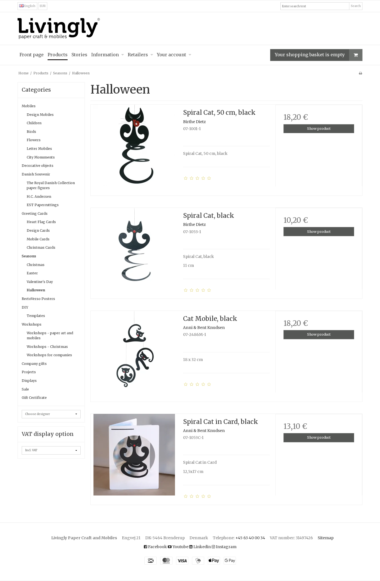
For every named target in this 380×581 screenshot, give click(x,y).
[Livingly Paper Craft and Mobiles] (190, 28)
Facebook (157, 546)
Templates (36, 316)
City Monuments (41, 157)
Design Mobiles (40, 115)
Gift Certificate (34, 398)
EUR (43, 6)
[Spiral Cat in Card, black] (134, 457)
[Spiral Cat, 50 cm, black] (134, 148)
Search (356, 6)
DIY (25, 307)
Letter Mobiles (39, 149)
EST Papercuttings (43, 205)
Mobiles (29, 106)
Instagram (225, 546)
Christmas (36, 265)
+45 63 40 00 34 (250, 537)
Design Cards (38, 230)
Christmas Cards (41, 247)
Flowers (34, 140)
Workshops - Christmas (47, 347)
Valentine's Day (40, 282)
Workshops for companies (49, 355)
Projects (29, 372)
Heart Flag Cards (41, 222)
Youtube (180, 546)
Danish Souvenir (36, 174)
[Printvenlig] (360, 73)
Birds (31, 132)
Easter (32, 273)
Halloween (36, 290)
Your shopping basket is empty (310, 54)
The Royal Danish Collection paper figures (51, 185)
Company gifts (34, 364)
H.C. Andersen (39, 196)
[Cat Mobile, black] (134, 354)
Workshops (31, 324)
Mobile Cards (38, 239)
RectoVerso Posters (38, 299)
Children (34, 123)
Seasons (29, 256)
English (29, 6)
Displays (29, 381)
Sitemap (326, 537)
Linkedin (202, 546)
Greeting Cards (35, 213)
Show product (319, 128)
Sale (25, 389)
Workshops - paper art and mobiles (50, 335)
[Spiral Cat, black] (134, 251)
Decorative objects (37, 165)
